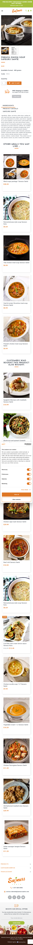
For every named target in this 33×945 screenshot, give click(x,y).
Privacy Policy (14, 939)
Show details (24, 489)
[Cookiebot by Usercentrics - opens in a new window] (24, 444)
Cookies (21, 939)
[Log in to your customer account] (28, 10)
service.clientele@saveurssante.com (17, 891)
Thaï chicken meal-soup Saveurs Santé (16, 263)
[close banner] (31, 2)
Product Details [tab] (10, 108)
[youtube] (23, 897)
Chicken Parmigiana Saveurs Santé (15, 765)
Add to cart (14, 83)
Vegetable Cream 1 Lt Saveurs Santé (15, 725)
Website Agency (12, 942)
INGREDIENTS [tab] (8, 105)
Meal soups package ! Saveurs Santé (15, 181)
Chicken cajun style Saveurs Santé (14, 522)
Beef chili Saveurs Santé (11, 562)
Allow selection (16, 499)
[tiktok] (18, 897)
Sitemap (29, 937)
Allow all (16, 494)
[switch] (29, 474)
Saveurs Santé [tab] (9, 111)
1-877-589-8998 (17, 887)
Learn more (17, 96)
